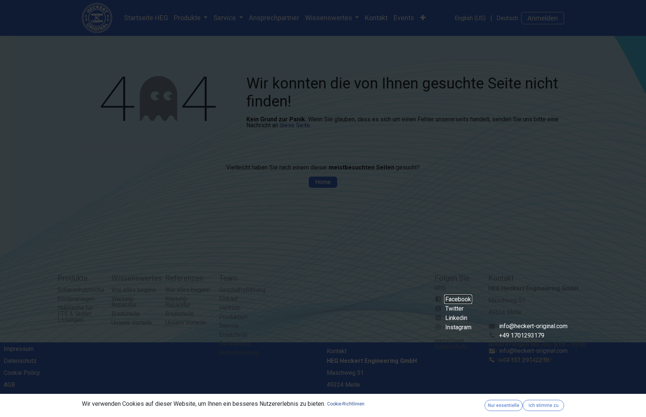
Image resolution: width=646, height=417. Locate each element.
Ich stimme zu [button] (544, 405)
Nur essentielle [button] (503, 405)
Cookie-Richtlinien (345, 404)
